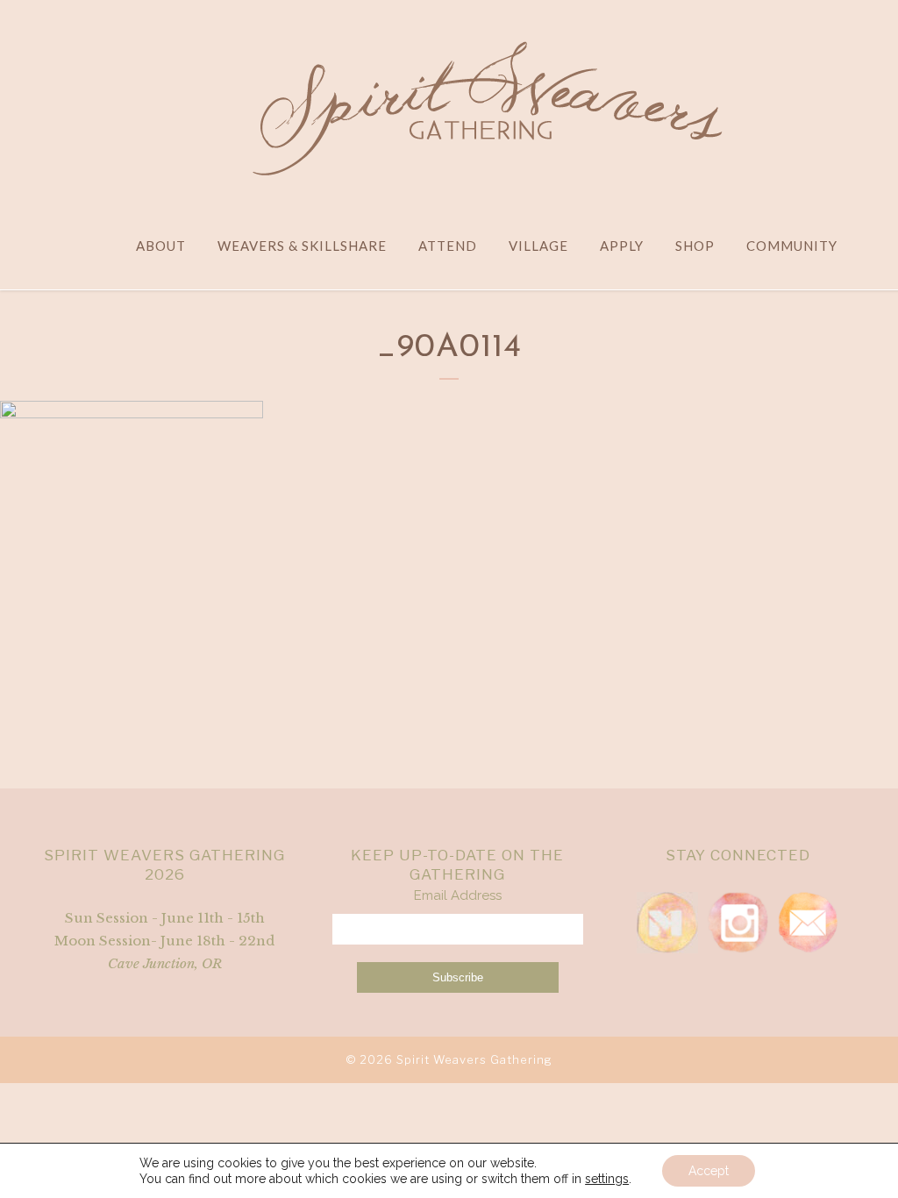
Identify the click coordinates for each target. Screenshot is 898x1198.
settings (607, 1179)
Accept (708, 1171)
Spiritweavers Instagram (737, 922)
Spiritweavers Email (807, 922)
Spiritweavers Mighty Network (667, 922)
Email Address (458, 895)
